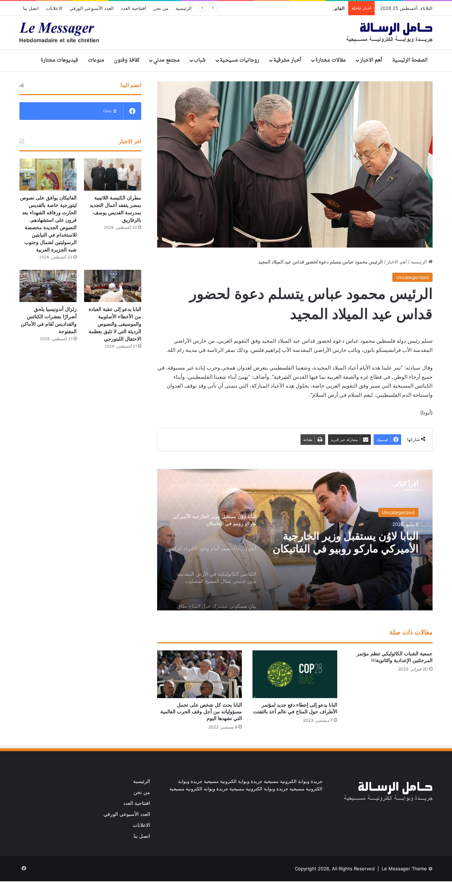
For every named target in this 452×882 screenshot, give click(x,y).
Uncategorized (412, 277)
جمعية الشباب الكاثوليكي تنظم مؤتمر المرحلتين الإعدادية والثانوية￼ (395, 656)
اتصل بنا (31, 8)
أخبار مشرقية (287, 60)
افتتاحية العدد (133, 8)
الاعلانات (54, 8)
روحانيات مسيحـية (239, 60)
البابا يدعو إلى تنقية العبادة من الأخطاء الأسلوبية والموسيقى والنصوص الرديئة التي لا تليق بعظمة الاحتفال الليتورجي (115, 324)
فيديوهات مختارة (59, 60)
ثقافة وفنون (126, 60)
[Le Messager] (226, 32)
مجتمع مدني (166, 60)
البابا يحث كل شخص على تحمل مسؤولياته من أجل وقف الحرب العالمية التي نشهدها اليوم (201, 711)
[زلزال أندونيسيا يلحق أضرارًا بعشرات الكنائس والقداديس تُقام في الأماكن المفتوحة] (48, 286)
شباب (200, 60)
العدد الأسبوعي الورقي (92, 8)
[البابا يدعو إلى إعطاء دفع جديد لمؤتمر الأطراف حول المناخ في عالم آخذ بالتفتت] (294, 674)
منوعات (96, 60)
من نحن (160, 8)
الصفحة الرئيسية (410, 60)
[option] (295, 539)
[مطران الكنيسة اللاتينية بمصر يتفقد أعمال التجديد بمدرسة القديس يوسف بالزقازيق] (112, 174)
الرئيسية (184, 8)
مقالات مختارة (330, 60)
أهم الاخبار (371, 60)
